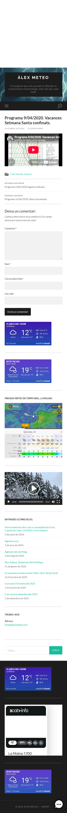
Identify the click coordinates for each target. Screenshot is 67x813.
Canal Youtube (16, 174)
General (27, 174)
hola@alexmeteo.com (16, 624)
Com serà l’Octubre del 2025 (20, 583)
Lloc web (9, 293)
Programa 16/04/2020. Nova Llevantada (26, 198)
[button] (33, 488)
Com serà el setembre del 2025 (21, 594)
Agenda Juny (12, 540)
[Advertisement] (33, 34)
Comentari (11, 228)
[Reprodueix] (8, 501)
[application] (33, 488)
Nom (8, 264)
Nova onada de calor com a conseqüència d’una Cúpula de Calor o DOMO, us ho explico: (30, 529)
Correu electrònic (14, 278)
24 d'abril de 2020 (14, 128)
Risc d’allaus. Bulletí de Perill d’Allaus (24, 562)
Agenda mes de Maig (16, 551)
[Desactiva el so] (53, 501)
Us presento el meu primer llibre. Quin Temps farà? (31, 572)
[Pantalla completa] (58, 501)
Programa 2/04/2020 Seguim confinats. (25, 185)
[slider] (31, 502)
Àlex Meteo (33, 77)
